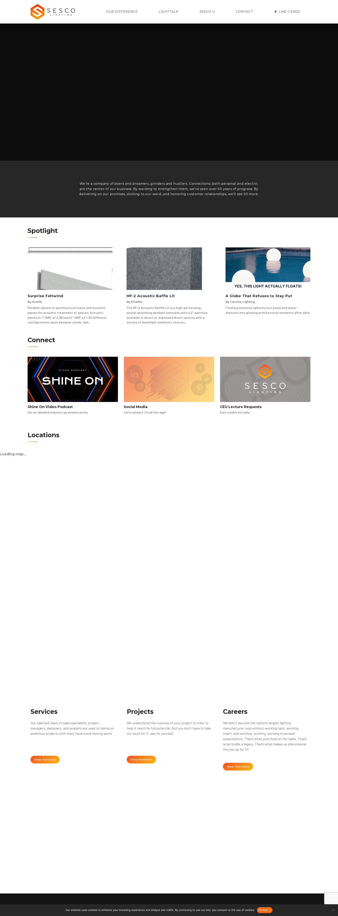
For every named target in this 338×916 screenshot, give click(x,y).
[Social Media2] (169, 379)
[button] (333, 910)
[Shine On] (73, 379)
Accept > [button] (265, 909)
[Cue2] (265, 379)
